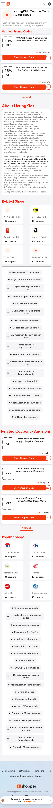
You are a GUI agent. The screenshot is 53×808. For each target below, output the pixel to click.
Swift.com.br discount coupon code (26, 336)
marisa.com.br (39, 257)
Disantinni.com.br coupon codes (26, 676)
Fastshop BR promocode (26, 653)
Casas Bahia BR (11, 552)
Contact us (27, 776)
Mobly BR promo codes (26, 646)
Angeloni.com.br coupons (26, 625)
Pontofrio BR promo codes (26, 747)
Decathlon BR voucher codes (26, 388)
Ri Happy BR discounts (26, 417)
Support (39, 776)
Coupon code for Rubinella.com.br (26, 738)
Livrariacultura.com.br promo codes (26, 616)
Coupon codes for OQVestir (26, 396)
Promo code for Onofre (26, 632)
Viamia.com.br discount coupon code (26, 363)
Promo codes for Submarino (26, 272)
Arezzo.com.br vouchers (26, 321)
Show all (26, 97)
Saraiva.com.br (39, 217)
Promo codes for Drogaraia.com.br (26, 346)
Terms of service (41, 792)
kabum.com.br (39, 593)
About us (14, 776)
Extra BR (8, 593)
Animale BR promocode (26, 706)
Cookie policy (28, 801)
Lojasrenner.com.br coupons (26, 410)
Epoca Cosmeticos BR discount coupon (26, 728)
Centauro (37, 573)
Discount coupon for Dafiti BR (26, 296)
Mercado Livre (11, 573)
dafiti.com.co (11, 257)
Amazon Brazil (39, 237)
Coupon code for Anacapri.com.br (26, 372)
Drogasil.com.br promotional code (26, 288)
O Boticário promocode (26, 608)
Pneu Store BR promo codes (26, 713)
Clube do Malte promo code (26, 720)
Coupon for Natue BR (26, 381)
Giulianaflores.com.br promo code (26, 312)
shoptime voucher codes (26, 639)
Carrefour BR (39, 552)
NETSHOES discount (26, 304)
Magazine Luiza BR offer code (26, 279)
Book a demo (8, 771)
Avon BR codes (26, 661)
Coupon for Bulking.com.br (26, 328)
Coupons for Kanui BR (26, 699)
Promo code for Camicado (26, 354)
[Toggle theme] (49, 4)
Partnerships (24, 771)
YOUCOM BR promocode (26, 668)
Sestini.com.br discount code (26, 403)
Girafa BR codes (26, 692)
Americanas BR (11, 237)
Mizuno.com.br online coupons (26, 685)
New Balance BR (12, 217)
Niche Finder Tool (42, 771)
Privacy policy (28, 792)
